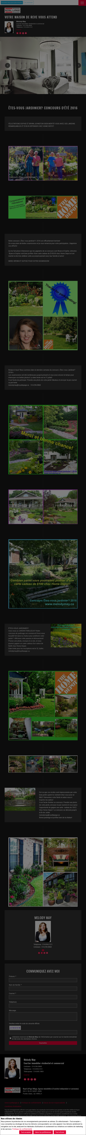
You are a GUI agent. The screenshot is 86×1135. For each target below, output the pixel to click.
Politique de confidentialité (22, 1129)
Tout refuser (59, 1132)
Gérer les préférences (43, 1132)
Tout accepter (26, 1132)
